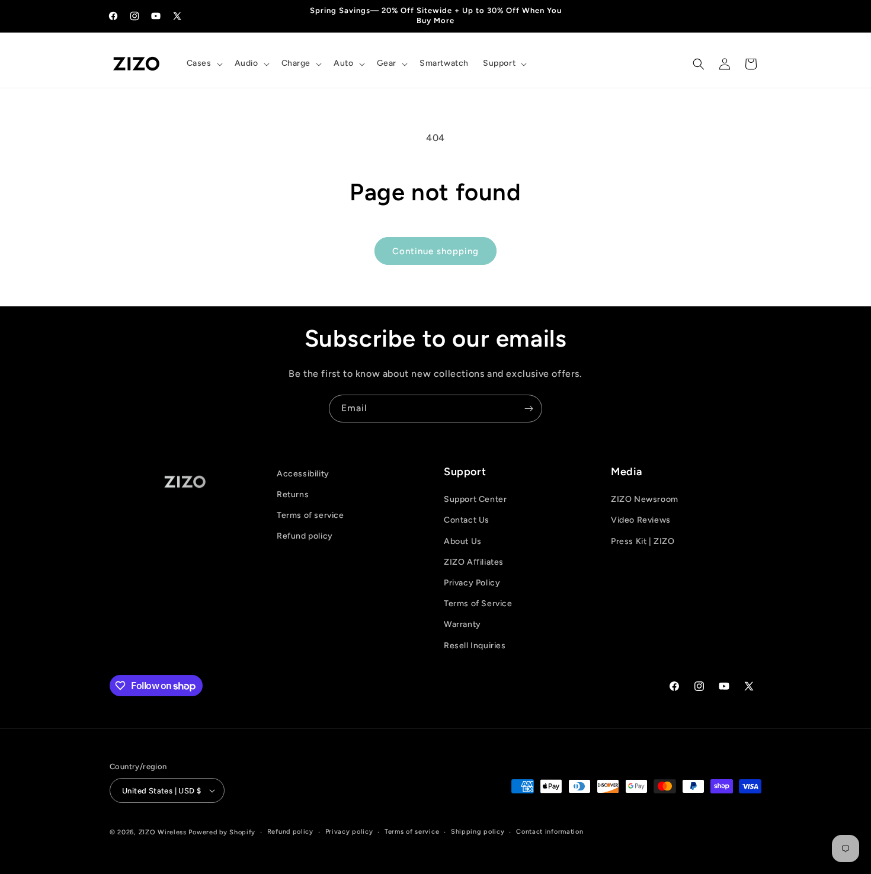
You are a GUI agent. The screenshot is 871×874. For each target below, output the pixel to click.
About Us (463, 541)
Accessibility (303, 474)
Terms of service (310, 515)
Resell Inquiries (475, 646)
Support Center (475, 499)
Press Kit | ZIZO (643, 541)
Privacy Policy (472, 583)
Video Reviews (641, 521)
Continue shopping (435, 251)
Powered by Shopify (221, 832)
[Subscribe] (528, 408)
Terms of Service (478, 603)
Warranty (462, 624)
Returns (293, 494)
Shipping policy (478, 831)
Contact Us (466, 521)
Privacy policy (349, 831)
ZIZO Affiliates (474, 562)
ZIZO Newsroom (644, 499)
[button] (204, 63)
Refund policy (305, 536)
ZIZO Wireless (163, 832)
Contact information (549, 831)
